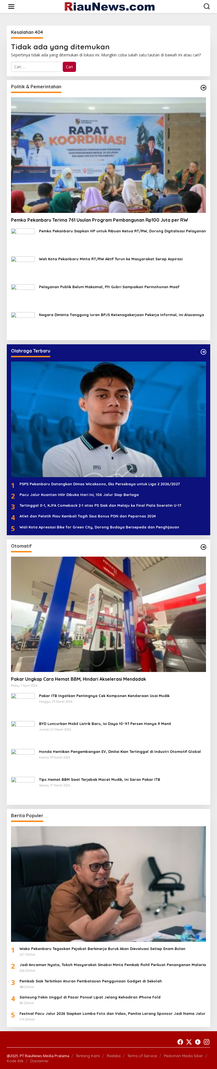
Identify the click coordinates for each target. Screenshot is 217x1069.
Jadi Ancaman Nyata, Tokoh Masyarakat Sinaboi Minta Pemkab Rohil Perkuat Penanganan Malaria (112, 964)
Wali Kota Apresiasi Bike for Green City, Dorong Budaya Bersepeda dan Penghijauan (99, 527)
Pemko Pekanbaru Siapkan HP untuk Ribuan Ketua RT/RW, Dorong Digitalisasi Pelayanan (122, 231)
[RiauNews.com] (110, 6)
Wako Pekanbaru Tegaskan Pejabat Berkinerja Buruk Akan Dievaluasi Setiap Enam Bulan (102, 948)
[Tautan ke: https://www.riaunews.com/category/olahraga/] (203, 352)
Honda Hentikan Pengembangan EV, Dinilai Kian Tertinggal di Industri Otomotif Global (120, 751)
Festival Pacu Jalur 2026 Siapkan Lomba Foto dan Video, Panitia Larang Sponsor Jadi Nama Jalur (112, 1013)
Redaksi (114, 1055)
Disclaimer (39, 1061)
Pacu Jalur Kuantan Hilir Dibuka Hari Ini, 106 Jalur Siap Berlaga (79, 494)
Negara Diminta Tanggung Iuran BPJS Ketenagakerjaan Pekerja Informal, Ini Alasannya (121, 314)
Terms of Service (142, 1055)
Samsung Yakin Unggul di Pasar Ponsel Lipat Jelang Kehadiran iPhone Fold (89, 997)
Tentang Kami (88, 1055)
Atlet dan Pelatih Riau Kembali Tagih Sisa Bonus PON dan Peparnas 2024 (87, 516)
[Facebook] (180, 1042)
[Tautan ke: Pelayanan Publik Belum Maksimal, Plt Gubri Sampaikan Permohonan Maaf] (23, 295)
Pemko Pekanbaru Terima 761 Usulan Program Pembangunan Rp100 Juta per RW (99, 220)
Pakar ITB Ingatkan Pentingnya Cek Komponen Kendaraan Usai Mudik (104, 695)
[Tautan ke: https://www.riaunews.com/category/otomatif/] (203, 547)
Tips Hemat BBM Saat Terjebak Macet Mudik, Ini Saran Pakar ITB (99, 779)
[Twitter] (189, 1042)
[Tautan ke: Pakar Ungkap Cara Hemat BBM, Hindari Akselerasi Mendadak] (108, 614)
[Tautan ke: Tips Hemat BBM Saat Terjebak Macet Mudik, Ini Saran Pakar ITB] (23, 788)
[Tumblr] (197, 1042)
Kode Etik (15, 1061)
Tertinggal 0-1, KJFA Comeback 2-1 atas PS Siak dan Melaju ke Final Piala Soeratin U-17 (100, 505)
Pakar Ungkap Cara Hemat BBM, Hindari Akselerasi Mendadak (78, 679)
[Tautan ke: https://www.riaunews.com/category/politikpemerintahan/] (203, 87)
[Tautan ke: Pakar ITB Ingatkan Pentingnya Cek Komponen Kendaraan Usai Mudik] (23, 704)
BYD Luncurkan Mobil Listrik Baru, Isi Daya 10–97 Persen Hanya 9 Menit (105, 723)
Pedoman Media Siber (183, 1055)
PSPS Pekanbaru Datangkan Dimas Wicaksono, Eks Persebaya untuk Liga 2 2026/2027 (99, 484)
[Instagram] (206, 1042)
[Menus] (11, 6)
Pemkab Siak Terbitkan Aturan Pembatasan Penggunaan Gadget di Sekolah (90, 981)
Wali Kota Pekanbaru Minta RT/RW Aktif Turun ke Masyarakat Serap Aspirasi (111, 259)
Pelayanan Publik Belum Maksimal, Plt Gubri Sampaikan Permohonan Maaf (109, 287)
